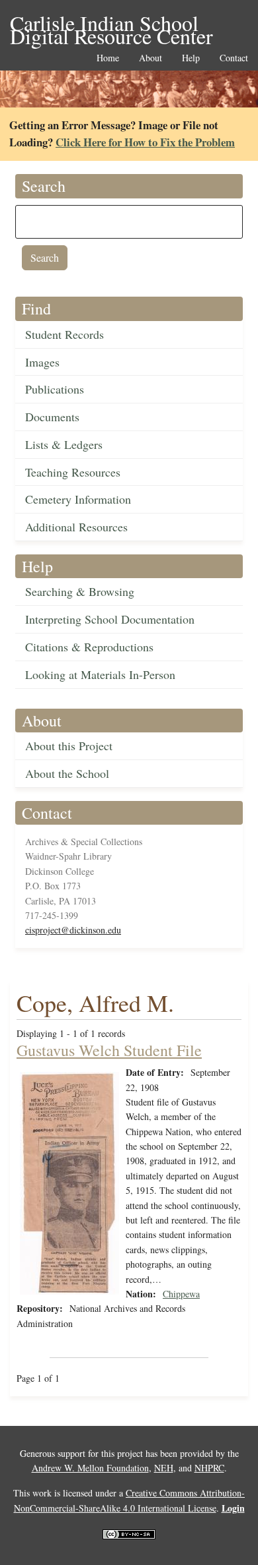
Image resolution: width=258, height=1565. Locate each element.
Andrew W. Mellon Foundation (90, 1468)
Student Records (64, 334)
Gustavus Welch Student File (109, 1050)
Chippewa (181, 1293)
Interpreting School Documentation (109, 619)
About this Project (68, 745)
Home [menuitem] (108, 58)
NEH (163, 1468)
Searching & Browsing (79, 591)
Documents (52, 417)
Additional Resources (76, 527)
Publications (54, 389)
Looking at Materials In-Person (100, 674)
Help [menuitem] (191, 58)
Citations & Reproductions (89, 647)
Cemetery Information (78, 499)
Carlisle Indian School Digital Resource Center (111, 24)
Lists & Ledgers (64, 444)
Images (42, 362)
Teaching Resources (72, 472)
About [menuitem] (150, 58)
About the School (67, 773)
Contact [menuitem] (234, 58)
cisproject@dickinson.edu (73, 930)
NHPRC (209, 1468)
